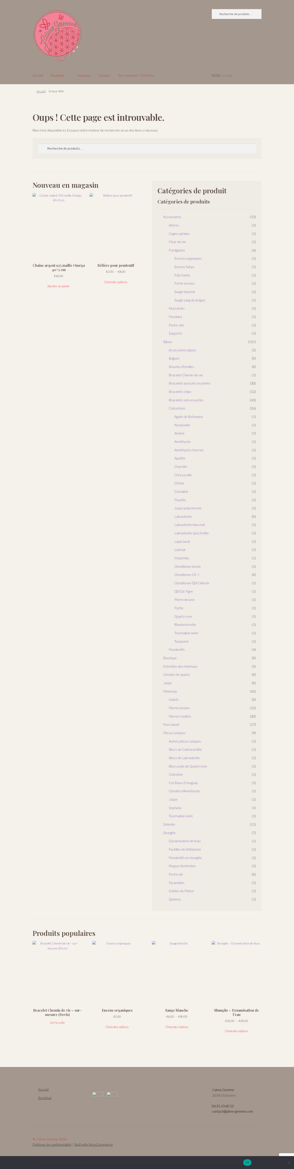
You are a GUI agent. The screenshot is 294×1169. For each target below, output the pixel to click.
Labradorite (183, 516)
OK (247, 1162)
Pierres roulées (180, 716)
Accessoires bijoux (182, 350)
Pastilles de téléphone (185, 849)
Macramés (177, 308)
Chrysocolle (183, 475)
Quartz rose (183, 616)
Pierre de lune (184, 599)
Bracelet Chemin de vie (186, 375)
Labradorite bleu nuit (189, 524)
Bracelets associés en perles (189, 383)
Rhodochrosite (185, 624)
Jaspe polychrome (187, 508)
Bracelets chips (180, 391)
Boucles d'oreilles (181, 366)
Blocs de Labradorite (184, 758)
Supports (175, 333)
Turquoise (181, 641)
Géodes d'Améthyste (184, 791)
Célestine (176, 774)
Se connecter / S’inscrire (136, 75)
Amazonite (182, 425)
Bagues (174, 358)
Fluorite (180, 500)
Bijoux (167, 342)
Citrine (179, 483)
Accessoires (172, 217)
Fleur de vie (177, 242)
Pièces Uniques (174, 733)
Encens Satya (184, 267)
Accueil (37, 75)
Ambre (179, 433)
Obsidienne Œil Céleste (191, 583)
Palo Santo (182, 275)
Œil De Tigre (183, 591)
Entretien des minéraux (180, 666)
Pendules (175, 317)
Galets (173, 699)
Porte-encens (184, 283)
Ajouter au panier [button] (58, 286)
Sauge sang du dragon (189, 300)
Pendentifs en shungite (185, 858)
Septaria (175, 808)
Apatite (179, 458)
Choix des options (115, 282)
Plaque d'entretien (182, 866)
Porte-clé (176, 874)
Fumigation (177, 250)
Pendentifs (177, 649)
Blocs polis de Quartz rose (188, 766)
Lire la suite (57, 1022)
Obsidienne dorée (187, 566)
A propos (84, 75)
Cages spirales (179, 233)
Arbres (174, 225)
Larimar (180, 549)
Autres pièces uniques (185, 741)
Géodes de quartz (176, 674)
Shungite (169, 833)
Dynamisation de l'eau (185, 841)
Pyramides (176, 883)
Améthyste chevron (188, 450)
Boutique (57, 75)
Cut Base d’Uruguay (183, 783)
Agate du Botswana (188, 416)
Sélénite (169, 824)
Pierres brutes (179, 708)
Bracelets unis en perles (186, 400)
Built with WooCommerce (93, 1144)
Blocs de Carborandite (185, 749)
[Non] (288, 1162)
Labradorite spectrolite (191, 533)
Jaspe (167, 683)
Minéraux (170, 691)
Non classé (171, 724)
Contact (105, 75)
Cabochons (177, 408)
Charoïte (180, 466)
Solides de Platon (181, 891)
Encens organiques (188, 258)
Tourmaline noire (186, 633)
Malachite (181, 558)
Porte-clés (176, 325)
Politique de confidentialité (51, 1144)
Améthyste (182, 441)
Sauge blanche (184, 292)
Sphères (175, 899)
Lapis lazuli (182, 541)
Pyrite (178, 608)
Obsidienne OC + (187, 574)
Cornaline (181, 491)
